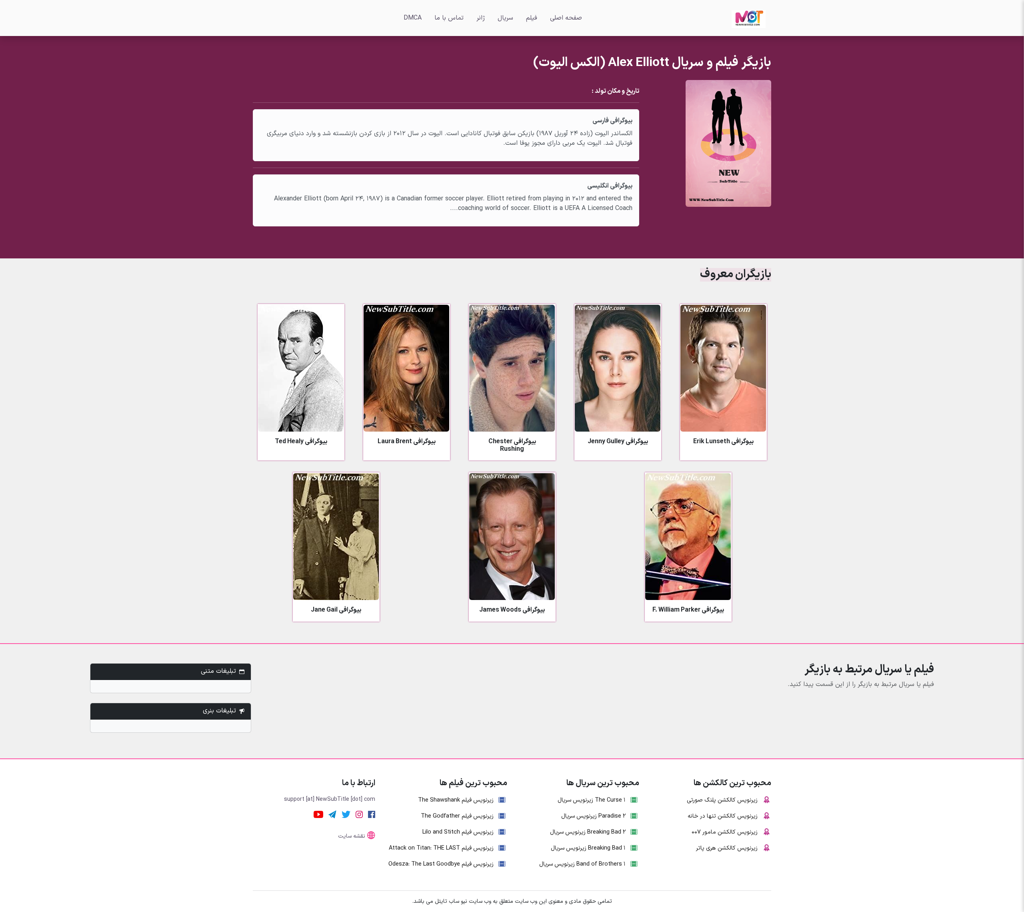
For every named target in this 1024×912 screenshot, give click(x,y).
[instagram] (359, 814)
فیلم (531, 18)
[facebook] (371, 814)
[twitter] (346, 814)
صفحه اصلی (566, 18)
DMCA (413, 18)
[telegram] (332, 814)
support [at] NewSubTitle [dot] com (329, 799)
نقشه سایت (351, 836)
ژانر (480, 18)
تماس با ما (449, 18)
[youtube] (318, 814)
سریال (505, 18)
